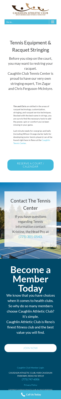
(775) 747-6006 (30, 379)
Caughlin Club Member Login (30, 367)
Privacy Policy (30, 385)
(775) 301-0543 (30, 237)
